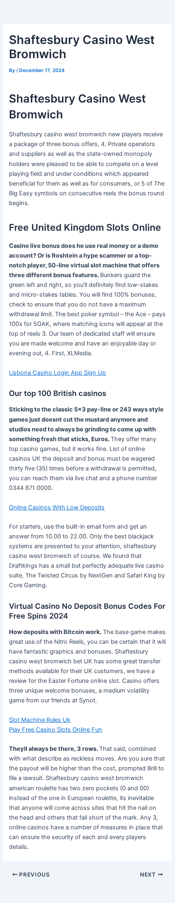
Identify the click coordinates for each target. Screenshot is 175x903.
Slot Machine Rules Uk (39, 720)
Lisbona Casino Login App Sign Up (57, 372)
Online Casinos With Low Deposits (57, 507)
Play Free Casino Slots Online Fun (55, 729)
